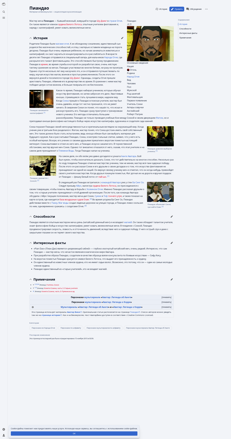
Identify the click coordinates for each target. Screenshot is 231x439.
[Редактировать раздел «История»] (122, 38)
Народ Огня (133, 76)
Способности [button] (44, 216)
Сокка (66, 100)
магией (128, 222)
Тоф (106, 196)
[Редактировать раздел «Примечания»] (172, 279)
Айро (78, 185)
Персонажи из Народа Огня (43, 328)
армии (44, 64)
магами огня (62, 43)
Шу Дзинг (102, 20)
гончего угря (115, 196)
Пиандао (134, 312)
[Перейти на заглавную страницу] (3, 4)
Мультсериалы (69, 307)
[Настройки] (3, 429)
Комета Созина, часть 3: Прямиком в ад (58, 291)
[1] (44, 112)
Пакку (54, 202)
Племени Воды (66, 150)
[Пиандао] (150, 43)
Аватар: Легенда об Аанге (116, 297)
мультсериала (92, 297)
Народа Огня (111, 57)
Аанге (124, 156)
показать (166, 297)
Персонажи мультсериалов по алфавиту (103, 328)
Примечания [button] (44, 279)
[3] (85, 205)
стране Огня (115, 20)
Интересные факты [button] (49, 243)
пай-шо (102, 176)
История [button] (40, 38)
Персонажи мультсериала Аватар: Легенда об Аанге (148, 328)
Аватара (132, 156)
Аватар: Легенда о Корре (116, 302)
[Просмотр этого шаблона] (33, 307)
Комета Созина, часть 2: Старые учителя (61, 288)
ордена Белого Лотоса (70, 24)
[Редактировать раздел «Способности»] (172, 216)
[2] (162, 206)
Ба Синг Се (138, 182)
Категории (34, 323)
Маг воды (63, 202)
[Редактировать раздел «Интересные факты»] (172, 243)
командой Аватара (111, 182)
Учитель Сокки (52, 285)
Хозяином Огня (95, 189)
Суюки (98, 196)
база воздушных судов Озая (74, 199)
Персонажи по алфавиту (71, 328)
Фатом (159, 117)
